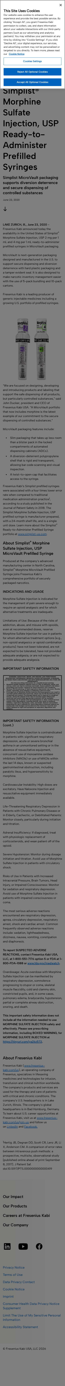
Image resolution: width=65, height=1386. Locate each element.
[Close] (61, 5)
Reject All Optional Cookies (32, 71)
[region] (32, 44)
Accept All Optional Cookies (32, 82)
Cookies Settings (32, 61)
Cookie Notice (16, 54)
